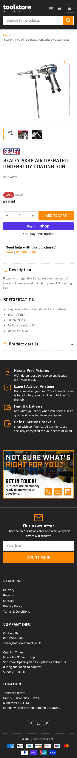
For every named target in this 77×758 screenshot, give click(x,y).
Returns (8, 595)
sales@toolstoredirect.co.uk (22, 643)
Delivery (8, 590)
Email (9, 252)
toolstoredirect (43, 739)
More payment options (38, 234)
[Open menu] (70, 8)
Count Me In (39, 557)
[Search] (68, 20)
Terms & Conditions (16, 611)
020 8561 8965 (26, 252)
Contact (8, 601)
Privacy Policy (12, 606)
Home (7, 35)
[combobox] (38, 20)
